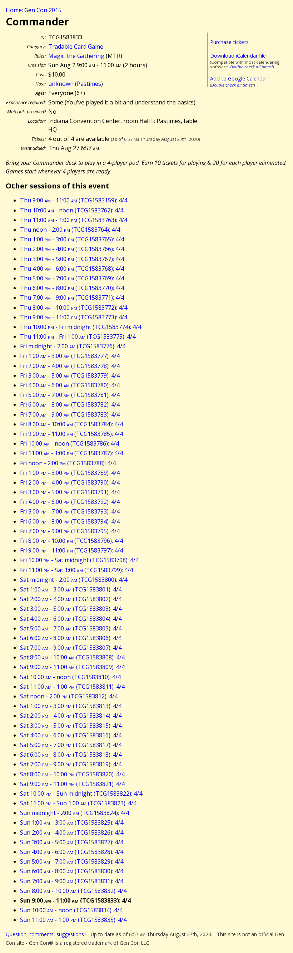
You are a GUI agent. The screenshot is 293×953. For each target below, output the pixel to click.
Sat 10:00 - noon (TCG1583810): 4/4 (70, 677)
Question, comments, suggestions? (46, 934)
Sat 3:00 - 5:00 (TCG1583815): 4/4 (70, 726)
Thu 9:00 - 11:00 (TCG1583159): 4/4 (73, 200)
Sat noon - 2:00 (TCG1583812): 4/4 (69, 696)
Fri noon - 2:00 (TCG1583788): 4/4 (68, 463)
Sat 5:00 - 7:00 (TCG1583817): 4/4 (70, 745)
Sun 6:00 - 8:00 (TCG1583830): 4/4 (71, 871)
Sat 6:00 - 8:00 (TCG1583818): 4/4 (70, 754)
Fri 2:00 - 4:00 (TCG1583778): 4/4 (70, 366)
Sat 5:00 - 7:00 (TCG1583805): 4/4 (70, 628)
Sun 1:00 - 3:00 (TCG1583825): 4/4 (71, 822)
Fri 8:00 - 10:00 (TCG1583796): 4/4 (71, 541)
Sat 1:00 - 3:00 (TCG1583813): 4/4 (70, 706)
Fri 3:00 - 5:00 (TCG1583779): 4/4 (70, 375)
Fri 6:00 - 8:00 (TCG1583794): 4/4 (70, 521)
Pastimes (89, 84)
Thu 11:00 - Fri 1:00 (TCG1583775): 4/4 (77, 336)
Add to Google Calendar (238, 78)
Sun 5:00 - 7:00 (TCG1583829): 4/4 (71, 861)
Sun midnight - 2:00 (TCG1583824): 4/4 (74, 813)
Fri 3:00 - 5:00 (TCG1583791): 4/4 (70, 492)
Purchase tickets (229, 42)
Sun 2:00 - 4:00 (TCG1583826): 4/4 (71, 832)
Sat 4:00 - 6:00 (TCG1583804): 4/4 (70, 619)
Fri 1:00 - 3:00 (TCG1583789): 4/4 (70, 473)
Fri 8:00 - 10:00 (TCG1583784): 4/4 (71, 424)
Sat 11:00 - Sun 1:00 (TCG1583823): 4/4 (78, 803)
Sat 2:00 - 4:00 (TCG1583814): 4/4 (70, 715)
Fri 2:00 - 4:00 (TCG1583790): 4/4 (70, 482)
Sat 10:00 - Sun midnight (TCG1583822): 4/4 (81, 793)
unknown (61, 84)
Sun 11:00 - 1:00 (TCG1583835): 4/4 (73, 920)
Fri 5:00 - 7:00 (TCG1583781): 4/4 (70, 395)
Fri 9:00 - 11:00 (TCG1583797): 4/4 (71, 550)
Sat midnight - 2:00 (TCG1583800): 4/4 (73, 580)
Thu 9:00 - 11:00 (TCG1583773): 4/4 (73, 317)
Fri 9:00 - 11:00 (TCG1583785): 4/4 (71, 434)
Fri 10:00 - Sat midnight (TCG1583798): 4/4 (79, 560)
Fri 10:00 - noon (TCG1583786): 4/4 (69, 443)
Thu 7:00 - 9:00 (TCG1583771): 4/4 (72, 297)
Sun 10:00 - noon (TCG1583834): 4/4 (71, 910)
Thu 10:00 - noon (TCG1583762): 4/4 (71, 210)
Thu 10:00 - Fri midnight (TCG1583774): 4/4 (80, 327)
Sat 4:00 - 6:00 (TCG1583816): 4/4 (70, 735)
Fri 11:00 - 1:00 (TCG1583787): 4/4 (71, 453)
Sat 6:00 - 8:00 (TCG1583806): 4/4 (70, 638)
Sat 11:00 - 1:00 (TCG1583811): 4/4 (72, 687)
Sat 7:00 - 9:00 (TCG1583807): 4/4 (70, 648)
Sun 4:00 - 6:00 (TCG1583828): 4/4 (71, 852)
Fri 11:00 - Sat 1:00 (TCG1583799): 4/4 (76, 570)
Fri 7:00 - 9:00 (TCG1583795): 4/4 (70, 531)
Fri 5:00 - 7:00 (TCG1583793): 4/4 (70, 511)
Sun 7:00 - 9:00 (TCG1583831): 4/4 (71, 881)
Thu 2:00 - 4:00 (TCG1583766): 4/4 (72, 249)
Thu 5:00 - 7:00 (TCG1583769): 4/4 (72, 278)
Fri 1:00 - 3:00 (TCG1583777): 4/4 (70, 356)
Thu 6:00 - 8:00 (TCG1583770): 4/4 (72, 288)
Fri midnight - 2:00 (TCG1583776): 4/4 (72, 346)
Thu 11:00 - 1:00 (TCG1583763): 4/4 (73, 220)
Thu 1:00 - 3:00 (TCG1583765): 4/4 (72, 239)
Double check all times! (251, 66)
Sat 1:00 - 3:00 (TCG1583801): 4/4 (70, 589)
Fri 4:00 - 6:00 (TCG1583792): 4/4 (70, 502)
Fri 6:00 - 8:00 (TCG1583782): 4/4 (70, 404)
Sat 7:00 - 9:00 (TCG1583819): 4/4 (70, 764)
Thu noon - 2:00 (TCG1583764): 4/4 (70, 230)
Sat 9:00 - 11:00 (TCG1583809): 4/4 (72, 667)
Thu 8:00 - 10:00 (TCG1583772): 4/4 (73, 307)
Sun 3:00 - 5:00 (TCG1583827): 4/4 (71, 842)
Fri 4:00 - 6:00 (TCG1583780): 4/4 (70, 385)
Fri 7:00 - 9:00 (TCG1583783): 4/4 (70, 414)
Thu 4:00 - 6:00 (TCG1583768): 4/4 (72, 268)
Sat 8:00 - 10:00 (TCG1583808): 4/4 (72, 657)
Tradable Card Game (75, 46)
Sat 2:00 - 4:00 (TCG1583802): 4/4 (70, 599)
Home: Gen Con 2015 (33, 10)
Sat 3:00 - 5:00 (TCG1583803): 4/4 (70, 609)
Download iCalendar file (238, 55)
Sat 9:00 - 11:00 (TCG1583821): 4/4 (72, 784)
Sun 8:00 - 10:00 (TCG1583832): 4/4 (73, 891)
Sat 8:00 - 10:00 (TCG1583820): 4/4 (72, 774)
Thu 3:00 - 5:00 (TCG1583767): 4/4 (72, 259)
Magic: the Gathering (76, 56)
